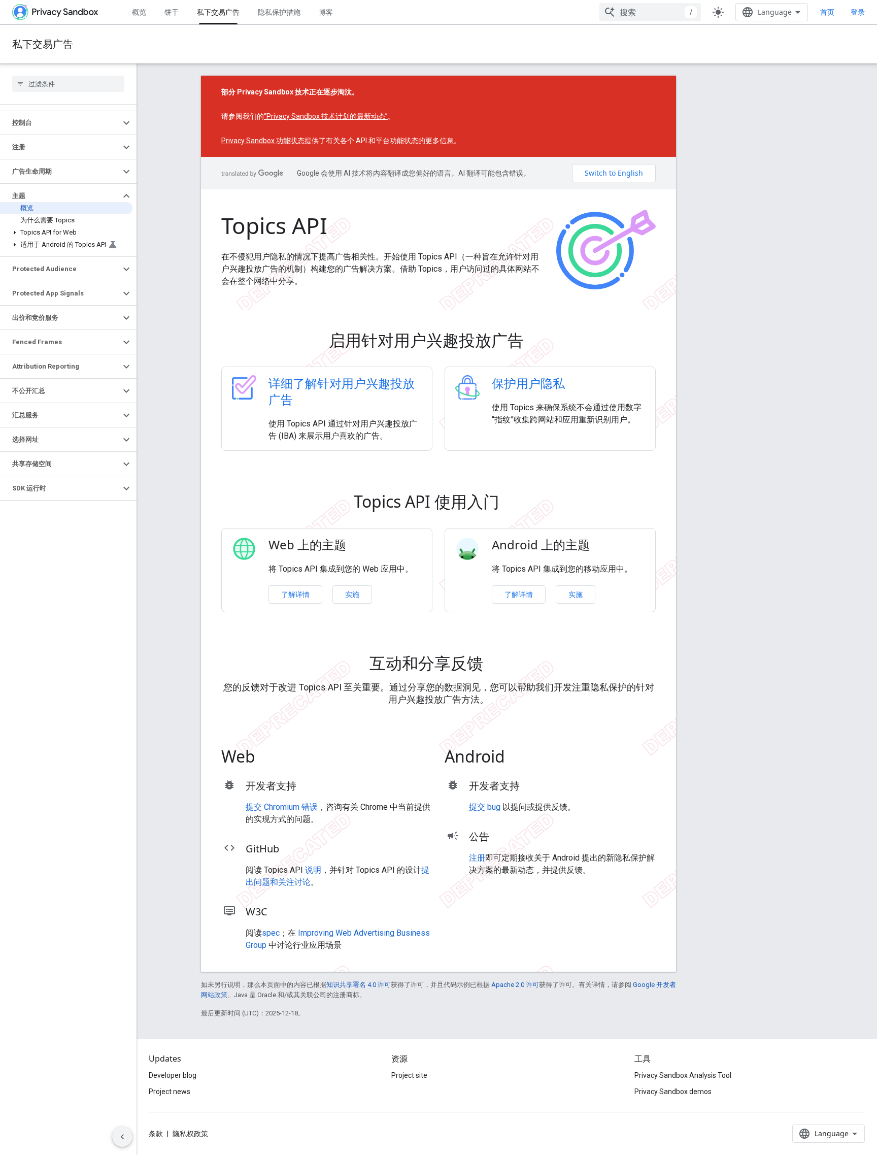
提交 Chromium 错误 (282, 807)
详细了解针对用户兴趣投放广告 (341, 391)
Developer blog (172, 1075)
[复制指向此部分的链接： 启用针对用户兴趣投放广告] (538, 342)
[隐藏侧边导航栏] (122, 1137)
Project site (409, 1075)
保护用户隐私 (528, 383)
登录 (858, 12)
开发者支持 (271, 786)
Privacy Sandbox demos (673, 1091)
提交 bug (484, 807)
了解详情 (295, 594)
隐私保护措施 (279, 12)
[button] (60, 123)
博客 (326, 12)
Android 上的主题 (541, 545)
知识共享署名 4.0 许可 (358, 984)
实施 (352, 594)
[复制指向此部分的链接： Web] (269, 758)
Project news (169, 1091)
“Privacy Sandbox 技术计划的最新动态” (326, 116)
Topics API (274, 225)
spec (271, 933)
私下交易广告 (218, 12)
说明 (313, 870)
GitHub (262, 848)
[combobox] (650, 12)
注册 (477, 858)
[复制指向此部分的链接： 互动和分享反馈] (497, 665)
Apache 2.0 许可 (515, 984)
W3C (256, 911)
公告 (479, 836)
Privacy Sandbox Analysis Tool (682, 1075)
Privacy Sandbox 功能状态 (263, 141)
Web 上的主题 (307, 545)
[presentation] (438, 340)
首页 (827, 12)
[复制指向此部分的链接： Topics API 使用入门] (513, 504)
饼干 (171, 12)
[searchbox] (68, 84)
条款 (156, 1134)
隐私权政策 (190, 1134)
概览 (139, 12)
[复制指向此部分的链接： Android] (519, 758)
